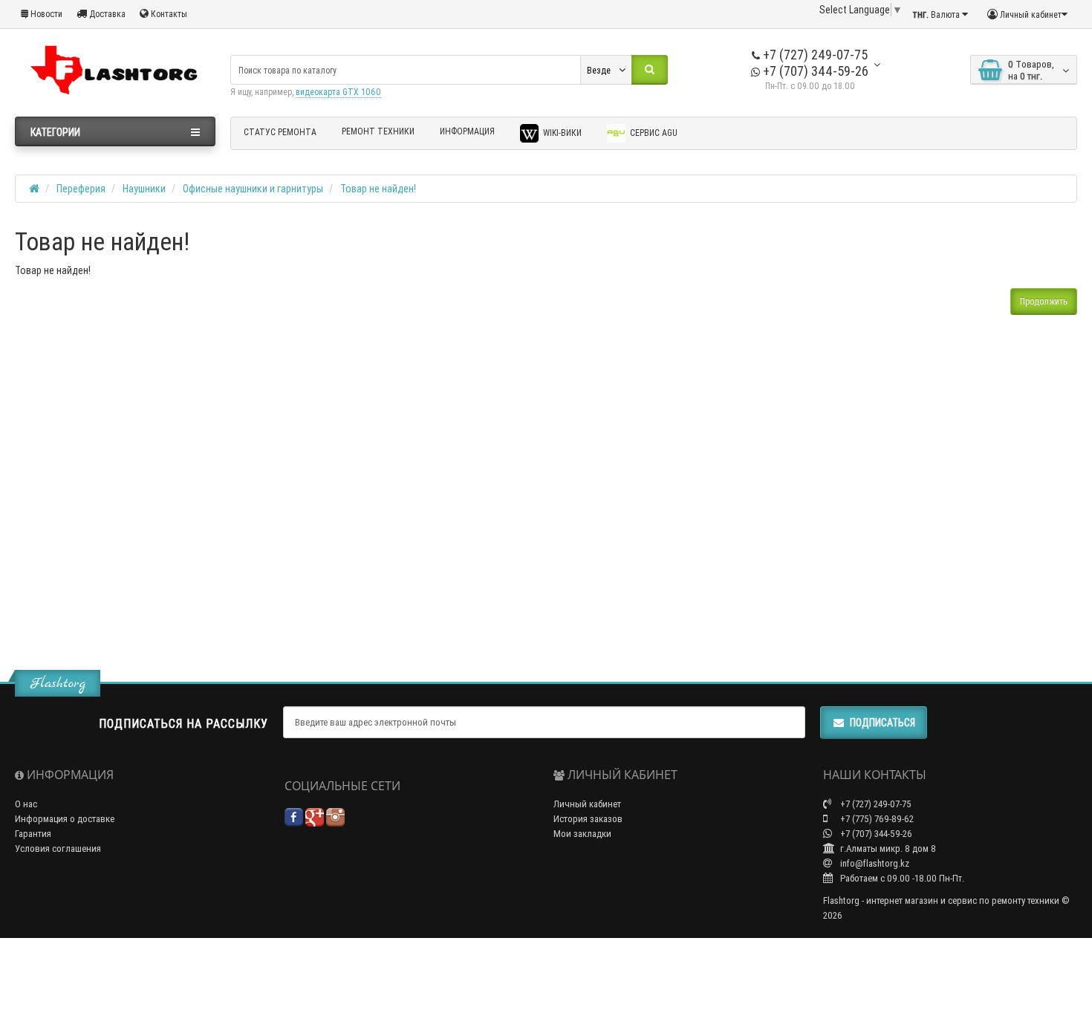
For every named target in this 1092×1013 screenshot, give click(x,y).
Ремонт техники (378, 131)
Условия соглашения (58, 848)
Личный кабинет (587, 804)
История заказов (588, 818)
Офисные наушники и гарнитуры (253, 188)
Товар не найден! (378, 188)
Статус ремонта (280, 131)
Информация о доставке (64, 818)
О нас (26, 804)
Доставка (106, 13)
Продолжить (1043, 301)
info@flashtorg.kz (873, 863)
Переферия (80, 188)
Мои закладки (582, 833)
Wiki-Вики (561, 132)
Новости (45, 13)
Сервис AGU (652, 132)
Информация (467, 131)
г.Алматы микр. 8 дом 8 (887, 848)
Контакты (168, 13)
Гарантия (33, 833)
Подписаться (882, 722)
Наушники (144, 188)
